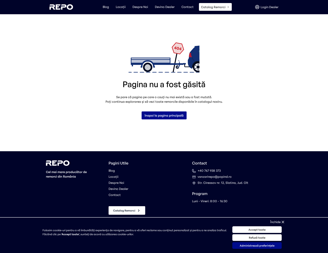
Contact (187, 7)
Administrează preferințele (257, 245)
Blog (106, 7)
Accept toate (257, 229)
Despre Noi (140, 7)
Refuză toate (257, 237)
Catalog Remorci (124, 210)
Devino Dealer (165, 7)
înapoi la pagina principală (164, 115)
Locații (121, 7)
